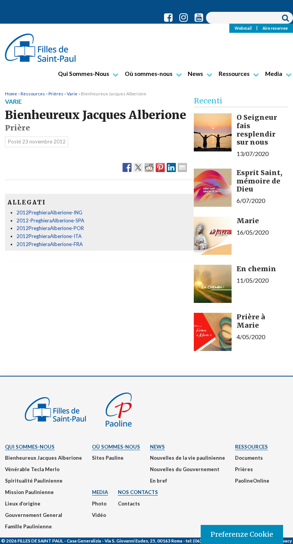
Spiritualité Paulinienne (34, 481)
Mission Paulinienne (29, 492)
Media (273, 73)
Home (11, 93)
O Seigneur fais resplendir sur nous (257, 129)
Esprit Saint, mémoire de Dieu (259, 180)
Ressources (234, 73)
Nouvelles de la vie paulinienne (187, 458)
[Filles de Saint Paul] (40, 44)
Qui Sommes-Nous (83, 73)
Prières (55, 93)
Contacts (129, 504)
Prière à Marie (251, 321)
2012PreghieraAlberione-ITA (49, 236)
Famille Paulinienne (28, 526)
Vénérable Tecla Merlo (32, 469)
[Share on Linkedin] (171, 167)
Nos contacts (138, 492)
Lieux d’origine (22, 504)
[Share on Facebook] (127, 167)
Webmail (243, 28)
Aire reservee (275, 28)
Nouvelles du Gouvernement (184, 469)
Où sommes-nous (148, 73)
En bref (158, 481)
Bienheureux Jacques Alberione (43, 458)
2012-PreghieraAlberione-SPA (50, 220)
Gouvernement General (33, 515)
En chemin (256, 268)
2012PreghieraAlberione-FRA (49, 244)
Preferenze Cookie (242, 534)
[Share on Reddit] (149, 167)
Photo (99, 504)
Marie (248, 220)
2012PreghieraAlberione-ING (49, 212)
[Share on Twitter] (138, 167)
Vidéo (99, 515)
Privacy (284, 540)
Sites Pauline (108, 458)
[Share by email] (182, 167)
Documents (249, 458)
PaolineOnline (252, 481)
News (195, 73)
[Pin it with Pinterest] (160, 167)
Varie (72, 93)
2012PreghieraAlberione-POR (50, 228)
